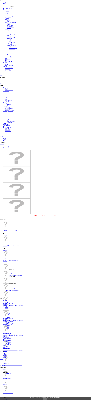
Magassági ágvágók (8, 17)
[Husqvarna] (17, 181)
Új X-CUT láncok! (12, 42)
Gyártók (1, 136)
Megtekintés (5, 231)
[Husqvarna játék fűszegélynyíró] (6, 391)
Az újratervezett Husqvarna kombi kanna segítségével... (12, 245)
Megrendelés (5, 235)
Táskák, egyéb (9, 54)
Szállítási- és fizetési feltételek (7, 146)
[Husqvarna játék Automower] (6, 376)
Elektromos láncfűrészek (11, 16)
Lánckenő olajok (9, 35)
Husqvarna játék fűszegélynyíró (8, 393)
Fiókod (4, 9)
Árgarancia (4, 148)
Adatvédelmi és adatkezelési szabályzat (9, 147)
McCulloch (8, 15)
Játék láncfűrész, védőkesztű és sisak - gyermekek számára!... (13, 320)
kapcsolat (4, 2)
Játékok (6, 58)
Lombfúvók (7, 19)
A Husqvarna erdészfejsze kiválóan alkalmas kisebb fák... (12, 365)
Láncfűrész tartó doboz (6, 258)
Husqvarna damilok (6, 124)
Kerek (10, 46)
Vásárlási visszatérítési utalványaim (8, 361)
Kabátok (8, 23)
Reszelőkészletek (12, 49)
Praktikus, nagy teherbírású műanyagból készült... (11, 260)
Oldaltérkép (4, 357)
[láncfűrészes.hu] (3, 0)
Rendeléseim (5, 360)
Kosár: (7, 8)
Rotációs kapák (7, 59)
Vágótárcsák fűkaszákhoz (9, 51)
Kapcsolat (4, 356)
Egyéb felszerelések (10, 26)
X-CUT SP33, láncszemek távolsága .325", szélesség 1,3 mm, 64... (14, 230)
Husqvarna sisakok (10, 25)
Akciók (4, 353)
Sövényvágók (7, 18)
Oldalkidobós (9, 104)
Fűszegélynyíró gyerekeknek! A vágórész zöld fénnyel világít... (13, 394)
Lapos (10, 47)
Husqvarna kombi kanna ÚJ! (7, 243)
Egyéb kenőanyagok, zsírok (11, 36)
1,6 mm (10, 41)
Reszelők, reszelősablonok (11, 45)
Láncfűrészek (7, 13)
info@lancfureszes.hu (8, 373)
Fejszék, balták (7, 52)
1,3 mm (10, 39)
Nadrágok (8, 24)
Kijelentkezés (2, 365)
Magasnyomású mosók (8, 61)
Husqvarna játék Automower (7, 378)
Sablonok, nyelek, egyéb (13, 48)
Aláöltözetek (9, 28)
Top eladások (5, 355)
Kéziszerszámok (9, 56)
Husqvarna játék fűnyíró (7, 333)
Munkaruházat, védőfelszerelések (10, 22)
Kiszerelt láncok (9, 38)
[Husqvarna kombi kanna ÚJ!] (6, 242)
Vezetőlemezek (9, 43)
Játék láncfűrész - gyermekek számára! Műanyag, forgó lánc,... (13, 350)
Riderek (6, 60)
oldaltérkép (4, 3)
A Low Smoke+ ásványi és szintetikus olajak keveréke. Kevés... (13, 305)
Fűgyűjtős (10, 31)
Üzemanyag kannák (10, 55)
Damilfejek (4, 123)
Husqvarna (8, 14)
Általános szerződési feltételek (8, 145)
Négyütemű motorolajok (11, 34)
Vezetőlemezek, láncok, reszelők (10, 37)
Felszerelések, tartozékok (9, 53)
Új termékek (5, 354)
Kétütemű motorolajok (10, 33)
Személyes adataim (6, 363)
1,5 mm (10, 40)
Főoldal (4, 12)
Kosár (1, 75)
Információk (2, 144)
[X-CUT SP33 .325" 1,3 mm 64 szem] (6, 227)
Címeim (4, 362)
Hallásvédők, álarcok (10, 27)
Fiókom (1, 359)
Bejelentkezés (7, 11)
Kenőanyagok (7, 32)
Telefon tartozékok (10, 57)
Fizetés (1, 83)
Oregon (4, 140)
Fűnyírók (6, 29)
